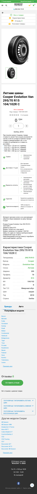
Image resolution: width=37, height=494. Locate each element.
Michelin (4, 319)
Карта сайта (27, 488)
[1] (30, 5)
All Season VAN (6, 424)
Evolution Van (28, 264)
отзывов (24, 115)
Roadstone (5, 348)
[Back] (2, 13)
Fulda (3, 321)
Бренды (8, 307)
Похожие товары (18, 24)
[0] (34, 5)
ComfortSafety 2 (7, 434)
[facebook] (18, 483)
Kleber (3, 331)
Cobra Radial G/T (7, 432)
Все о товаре (18, 15)
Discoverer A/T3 (6, 446)
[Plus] (27, 126)
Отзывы (18, 21)
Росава (3, 345)
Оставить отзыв (12, 383)
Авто (21, 307)
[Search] (6, 5)
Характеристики (18, 18)
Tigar (3, 340)
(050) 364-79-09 (19, 9)
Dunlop (3, 326)
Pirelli (3, 328)
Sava (3, 355)
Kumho (3, 357)
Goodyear (4, 323)
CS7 (2, 441)
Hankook (4, 336)
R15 (32, 278)
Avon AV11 (5, 429)
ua (35, 1)
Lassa (3, 362)
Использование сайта (12, 488)
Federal (3, 353)
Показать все (7, 366)
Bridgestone (5, 338)
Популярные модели (14, 311)
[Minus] (10, 126)
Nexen (3, 350)
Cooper (31, 261)
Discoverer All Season (8, 449)
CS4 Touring (5, 439)
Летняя (31, 268)
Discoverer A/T (6, 444)
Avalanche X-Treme (7, 427)
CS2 (2, 437)
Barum (3, 316)
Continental (5, 333)
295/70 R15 (29, 258)
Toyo (3, 343)
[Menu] (2, 5)
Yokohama (4, 360)
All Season (4, 422)
